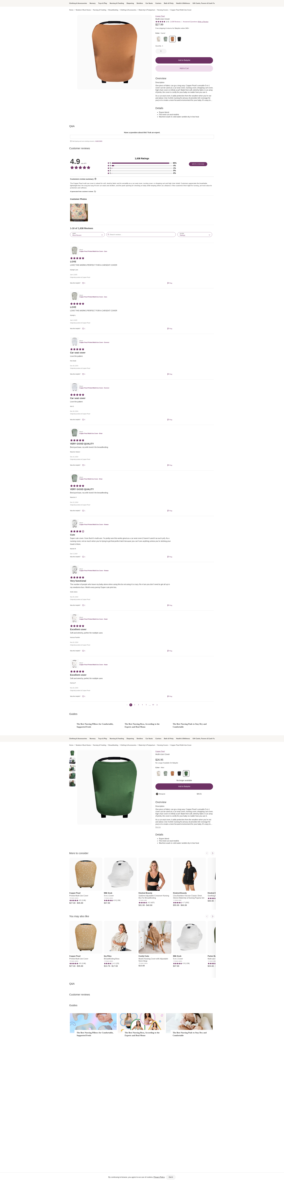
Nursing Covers (162, 10)
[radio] (72, 18)
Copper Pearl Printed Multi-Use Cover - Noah (93, 619)
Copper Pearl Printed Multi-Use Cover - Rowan (93, 524)
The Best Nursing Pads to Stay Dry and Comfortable (190, 725)
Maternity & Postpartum (147, 10)
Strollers (140, 3)
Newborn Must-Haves (83, 10)
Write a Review (203, 22)
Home (71, 10)
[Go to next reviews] (157, 704)
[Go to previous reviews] (127, 704)
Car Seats (149, 3)
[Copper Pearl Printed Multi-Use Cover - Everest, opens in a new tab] (74, 341)
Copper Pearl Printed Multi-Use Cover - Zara (93, 251)
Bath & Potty (169, 3)
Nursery (93, 3)
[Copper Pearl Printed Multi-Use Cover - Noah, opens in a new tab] (74, 618)
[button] (142, 163)
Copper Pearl (160, 16)
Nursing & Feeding (117, 3)
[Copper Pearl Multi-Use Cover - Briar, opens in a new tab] (74, 432)
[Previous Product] (207, 853)
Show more (158, 827)
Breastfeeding (113, 10)
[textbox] (142, 137)
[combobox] (87, 234)
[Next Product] (212, 853)
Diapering (130, 3)
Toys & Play (102, 3)
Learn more (98, 141)
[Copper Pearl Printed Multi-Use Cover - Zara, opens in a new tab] (74, 250)
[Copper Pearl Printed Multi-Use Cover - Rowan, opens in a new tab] (74, 523)
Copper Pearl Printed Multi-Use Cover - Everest (94, 342)
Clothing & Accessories (78, 3)
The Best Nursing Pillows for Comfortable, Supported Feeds (95, 725)
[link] (158, 39)
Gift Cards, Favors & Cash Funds (205, 3)
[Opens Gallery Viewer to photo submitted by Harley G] (79, 212)
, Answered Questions (189, 22)
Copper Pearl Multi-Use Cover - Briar (91, 433)
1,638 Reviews (175, 22)
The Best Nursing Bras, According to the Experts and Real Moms (142, 725)
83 (153, 705)
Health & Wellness (183, 3)
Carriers (158, 3)
